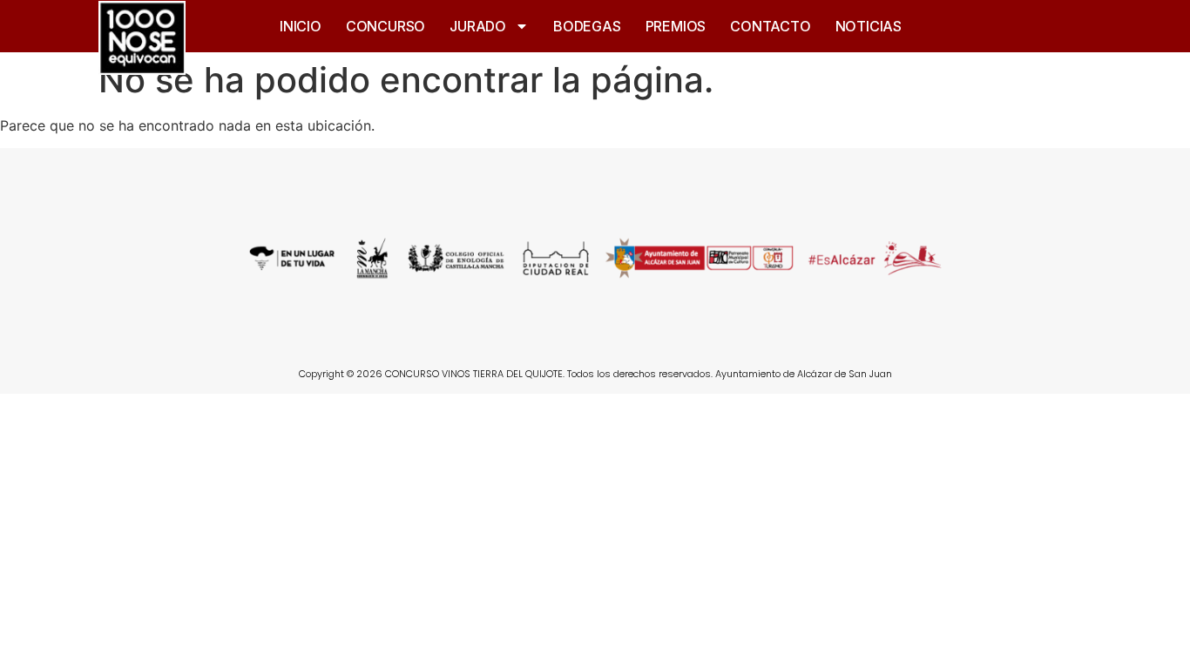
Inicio (300, 26)
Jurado (478, 26)
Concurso (385, 26)
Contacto (770, 26)
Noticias (868, 26)
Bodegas (587, 26)
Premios (676, 26)
